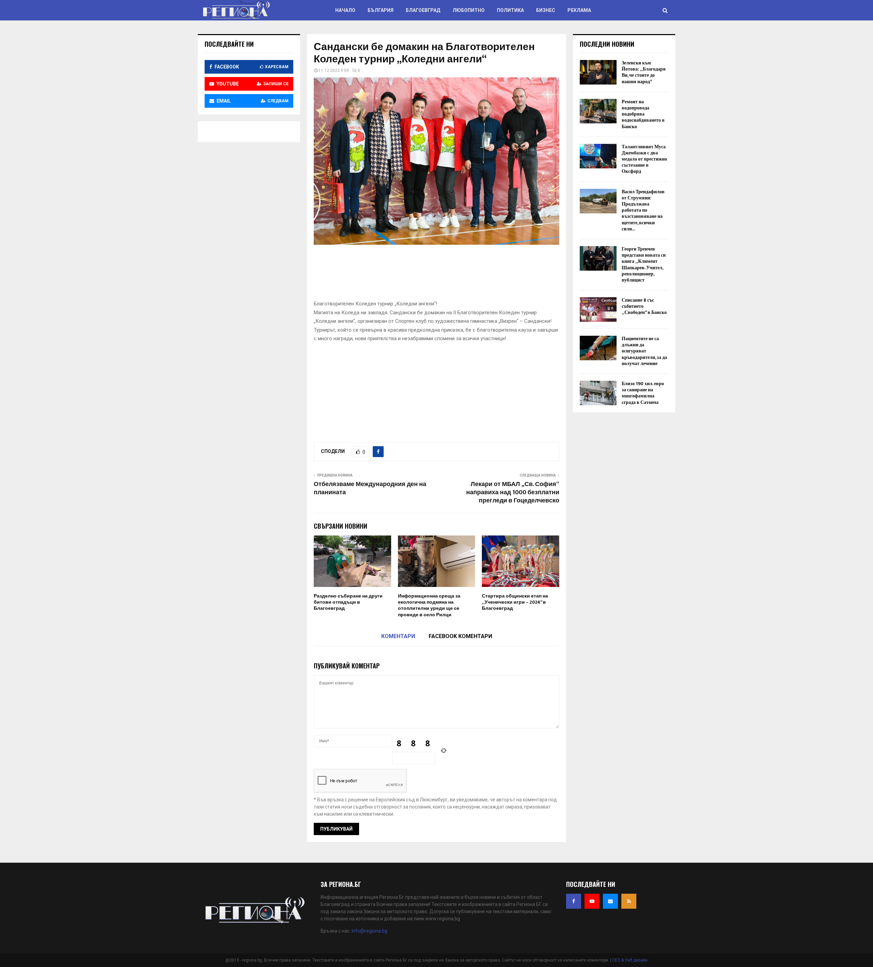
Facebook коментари (460, 636)
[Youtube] (592, 901)
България (381, 10)
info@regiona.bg (369, 931)
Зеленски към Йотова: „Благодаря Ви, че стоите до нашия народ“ (644, 72)
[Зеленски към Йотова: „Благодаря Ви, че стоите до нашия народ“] (598, 72)
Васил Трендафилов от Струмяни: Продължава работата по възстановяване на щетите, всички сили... (643, 210)
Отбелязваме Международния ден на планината (370, 488)
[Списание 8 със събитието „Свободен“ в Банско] (598, 309)
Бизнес (545, 10)
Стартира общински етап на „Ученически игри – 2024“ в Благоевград (515, 602)
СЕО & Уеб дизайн (630, 960)
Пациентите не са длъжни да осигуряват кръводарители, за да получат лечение (644, 351)
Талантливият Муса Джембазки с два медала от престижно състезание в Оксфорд (644, 159)
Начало (345, 10)
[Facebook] (573, 901)
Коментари (398, 636)
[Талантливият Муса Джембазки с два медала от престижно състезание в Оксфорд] (598, 156)
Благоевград (423, 10)
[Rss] (628, 901)
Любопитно (469, 10)
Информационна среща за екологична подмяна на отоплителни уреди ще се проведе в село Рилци (429, 605)
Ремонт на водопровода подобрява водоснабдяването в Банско (643, 114)
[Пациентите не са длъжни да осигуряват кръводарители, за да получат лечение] (598, 348)
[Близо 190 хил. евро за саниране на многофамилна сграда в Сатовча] (598, 393)
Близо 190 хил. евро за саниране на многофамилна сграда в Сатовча (643, 393)
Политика (510, 10)
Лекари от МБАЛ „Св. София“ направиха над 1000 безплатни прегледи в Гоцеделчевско (512, 492)
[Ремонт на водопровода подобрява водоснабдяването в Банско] (598, 111)
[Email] (610, 901)
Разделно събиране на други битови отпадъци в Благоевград (348, 602)
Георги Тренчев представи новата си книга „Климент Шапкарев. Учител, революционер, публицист (644, 264)
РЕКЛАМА (579, 10)
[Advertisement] (438, 274)
